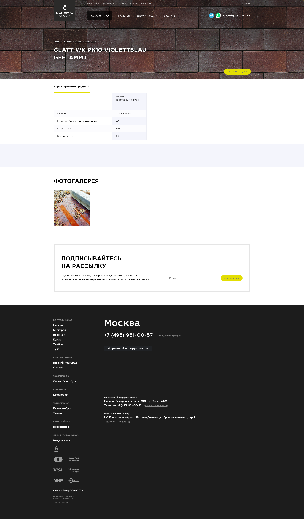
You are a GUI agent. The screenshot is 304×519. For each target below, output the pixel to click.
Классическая (82, 42)
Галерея (124, 15)
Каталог (96, 16)
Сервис (122, 3)
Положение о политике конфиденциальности (63, 497)
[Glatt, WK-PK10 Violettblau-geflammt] (72, 208)
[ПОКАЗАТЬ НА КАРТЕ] (156, 405)
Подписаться (231, 278)
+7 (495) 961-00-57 (236, 16)
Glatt (94, 42)
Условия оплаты (60, 502)
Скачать (170, 15)
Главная (58, 42)
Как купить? (109, 3)
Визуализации (146, 15)
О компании (93, 3)
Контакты (146, 3)
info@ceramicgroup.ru (170, 336)
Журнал (133, 3)
